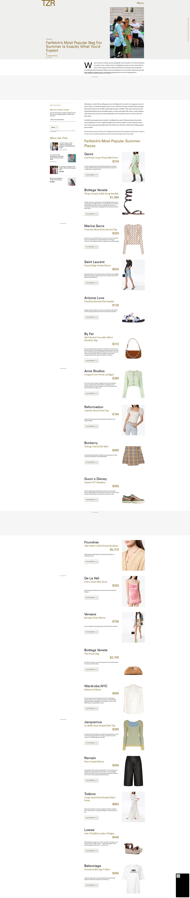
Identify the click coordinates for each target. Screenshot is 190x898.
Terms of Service (72, 130)
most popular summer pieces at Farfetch (97, 72)
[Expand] (177, 875)
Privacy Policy (53, 131)
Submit (53, 127)
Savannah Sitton (52, 55)
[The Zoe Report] (48, 3)
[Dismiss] (187, 875)
